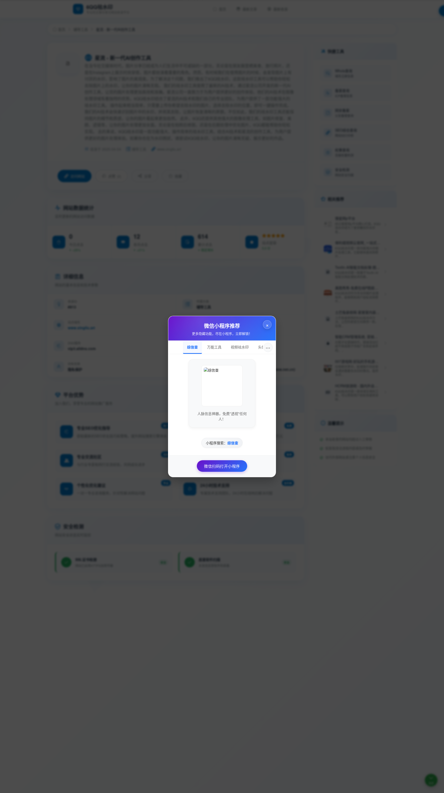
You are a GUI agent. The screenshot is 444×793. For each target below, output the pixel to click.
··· (268, 347)
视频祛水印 (240, 346)
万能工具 (214, 346)
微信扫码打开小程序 (222, 466)
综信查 (192, 346)
